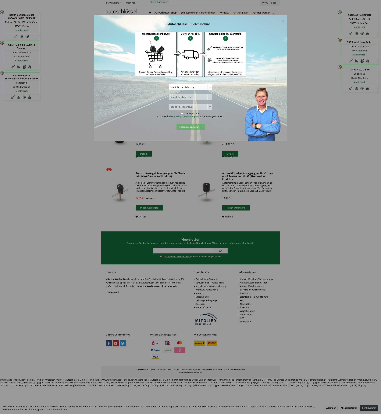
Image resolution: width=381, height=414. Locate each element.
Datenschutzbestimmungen (184, 116)
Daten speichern (191, 113)
